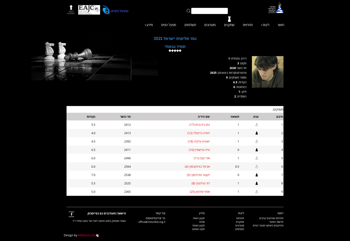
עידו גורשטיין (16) (199, 150)
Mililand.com (87, 235)
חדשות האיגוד (276, 222)
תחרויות (248, 25)
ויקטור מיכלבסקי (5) (198, 175)
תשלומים (190, 25)
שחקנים (229, 25)
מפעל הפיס (168, 25)
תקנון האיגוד (198, 225)
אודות (202, 222)
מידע (150, 25)
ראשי (281, 25)
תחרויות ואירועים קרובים (271, 218)
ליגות (266, 25)
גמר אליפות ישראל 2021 (175, 38)
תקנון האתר (199, 218)
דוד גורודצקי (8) (201, 183)
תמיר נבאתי (175, 46)
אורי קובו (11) (202, 158)
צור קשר (160, 213)
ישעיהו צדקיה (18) (199, 141)
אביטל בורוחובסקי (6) (197, 166)
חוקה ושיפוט (198, 229)
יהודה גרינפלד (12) (198, 133)
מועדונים (210, 25)
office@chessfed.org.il (151, 222)
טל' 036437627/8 (155, 218)
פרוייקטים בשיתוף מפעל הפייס (268, 225)
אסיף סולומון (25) (200, 192)
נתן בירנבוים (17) (199, 125)
